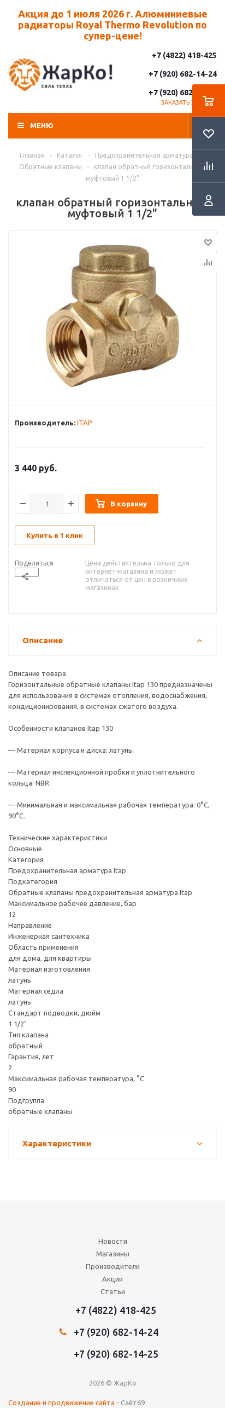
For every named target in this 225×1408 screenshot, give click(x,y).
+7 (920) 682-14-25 (183, 92)
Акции (112, 1279)
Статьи (112, 1291)
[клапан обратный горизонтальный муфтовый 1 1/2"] (112, 316)
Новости (112, 1241)
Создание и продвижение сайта (61, 1402)
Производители (113, 1266)
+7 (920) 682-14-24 (183, 74)
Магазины (112, 1253)
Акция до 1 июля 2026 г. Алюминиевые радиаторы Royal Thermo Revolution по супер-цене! (113, 24)
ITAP (84, 422)
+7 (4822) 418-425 (184, 55)
